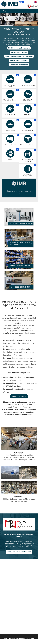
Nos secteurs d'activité (19, 52)
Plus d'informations (19, 396)
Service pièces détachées (19, 60)
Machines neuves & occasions (19, 48)
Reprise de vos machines (19, 65)
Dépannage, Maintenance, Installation (19, 56)
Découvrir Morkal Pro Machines (19, 552)
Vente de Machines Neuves (19, 223)
